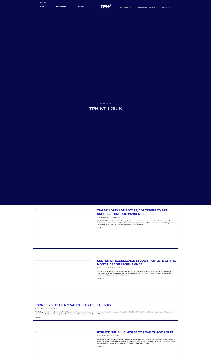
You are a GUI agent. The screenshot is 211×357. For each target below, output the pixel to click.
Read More (100, 228)
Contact (168, 2)
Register (163, 2)
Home (100, 104)
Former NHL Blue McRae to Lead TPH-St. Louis (73, 305)
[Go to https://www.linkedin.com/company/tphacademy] (45, 3)
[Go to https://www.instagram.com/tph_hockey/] (42, 3)
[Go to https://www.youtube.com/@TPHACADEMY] (44, 3)
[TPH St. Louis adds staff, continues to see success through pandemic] (63, 227)
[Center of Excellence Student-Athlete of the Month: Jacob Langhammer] (63, 275)
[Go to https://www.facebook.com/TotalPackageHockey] (40, 3)
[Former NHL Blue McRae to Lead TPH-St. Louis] (63, 346)
